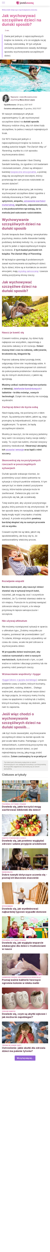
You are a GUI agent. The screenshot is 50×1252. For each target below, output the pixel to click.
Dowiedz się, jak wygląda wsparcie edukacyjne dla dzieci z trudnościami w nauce (24, 945)
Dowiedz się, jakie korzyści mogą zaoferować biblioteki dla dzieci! (21, 808)
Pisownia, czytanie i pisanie (14, 804)
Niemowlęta (7, 872)
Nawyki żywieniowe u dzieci (14, 838)
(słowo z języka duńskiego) (19, 680)
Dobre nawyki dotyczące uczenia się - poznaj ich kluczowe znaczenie (24, 876)
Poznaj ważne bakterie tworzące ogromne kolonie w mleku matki (21, 981)
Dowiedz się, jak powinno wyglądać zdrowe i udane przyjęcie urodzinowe (24, 842)
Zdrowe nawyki (8, 1011)
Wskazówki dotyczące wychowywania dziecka (19, 10)
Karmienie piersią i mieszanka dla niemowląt (21, 977)
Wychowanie (7, 906)
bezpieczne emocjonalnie (23, 172)
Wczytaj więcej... (25, 1058)
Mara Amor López (27, 100)
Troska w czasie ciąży (11, 1045)
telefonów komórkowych (27, 388)
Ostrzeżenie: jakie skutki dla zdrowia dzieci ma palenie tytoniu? (23, 1049)
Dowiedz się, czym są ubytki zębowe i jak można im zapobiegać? (24, 1015)
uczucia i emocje (15, 449)
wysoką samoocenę (28, 271)
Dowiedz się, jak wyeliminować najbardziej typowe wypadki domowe (24, 910)
